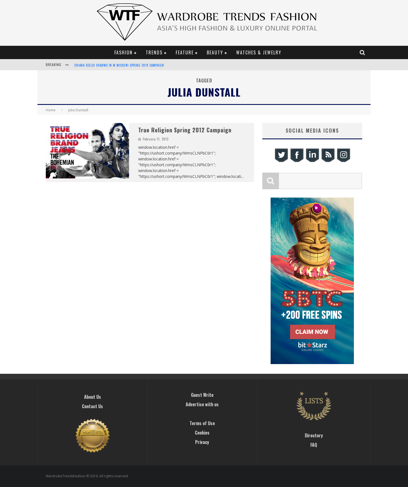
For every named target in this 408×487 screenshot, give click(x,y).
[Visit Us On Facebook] (296, 161)
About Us (92, 396)
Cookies (202, 432)
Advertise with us (202, 404)
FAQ (313, 444)
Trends (154, 52)
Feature (185, 52)
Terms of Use (202, 423)
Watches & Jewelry (258, 52)
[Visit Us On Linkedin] (312, 161)
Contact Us (92, 406)
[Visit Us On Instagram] (343, 161)
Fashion (123, 52)
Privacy (202, 442)
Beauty (215, 52)
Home (51, 110)
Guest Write (202, 395)
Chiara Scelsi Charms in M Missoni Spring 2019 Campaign (119, 65)
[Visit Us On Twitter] (281, 161)
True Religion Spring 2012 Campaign (184, 130)
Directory (314, 435)
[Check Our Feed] (328, 161)
